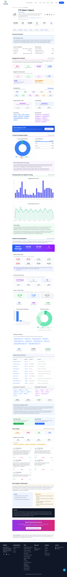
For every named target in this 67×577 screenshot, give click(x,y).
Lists (14, 550)
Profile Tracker (26, 568)
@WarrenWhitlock (16, 383)
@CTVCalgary (21, 12)
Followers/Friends (16, 547)
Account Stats (20, 7)
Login (56, 2)
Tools (36, 2)
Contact (46, 550)
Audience (36, 29)
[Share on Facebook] (49, 14)
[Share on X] (45, 14)
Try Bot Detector (18, 269)
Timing (30, 29)
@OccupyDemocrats (17, 380)
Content (25, 29)
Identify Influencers (27, 548)
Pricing (40, 2)
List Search (26, 560)
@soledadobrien (16, 368)
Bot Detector (26, 553)
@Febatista (15, 371)
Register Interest (49, 128)
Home (13, 7)
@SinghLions (15, 366)
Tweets (14, 548)
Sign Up (61, 2)
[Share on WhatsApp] (52, 14)
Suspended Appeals (27, 562)
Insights (46, 29)
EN (52, 2)
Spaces (14, 551)
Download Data (29, 2)
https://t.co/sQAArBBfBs (31, 17)
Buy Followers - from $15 (18, 423)
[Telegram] (64, 570)
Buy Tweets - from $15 (40, 423)
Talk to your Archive (27, 551)
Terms (46, 551)
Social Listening (27, 569)
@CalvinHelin (15, 378)
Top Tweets (42, 29)
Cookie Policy (47, 555)
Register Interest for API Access (33, 528)
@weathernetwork (16, 364)
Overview (14, 29)
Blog (44, 2)
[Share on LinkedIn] (47, 14)
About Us (46, 548)
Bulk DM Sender (27, 566)
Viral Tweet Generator (28, 555)
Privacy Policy (47, 553)
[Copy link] (54, 14)
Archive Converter (27, 550)
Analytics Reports (27, 556)
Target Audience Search (28, 547)
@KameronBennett (16, 361)
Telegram (58, 548)
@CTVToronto (15, 376)
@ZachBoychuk (16, 373)
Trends (48, 2)
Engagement (20, 29)
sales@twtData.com (60, 547)
